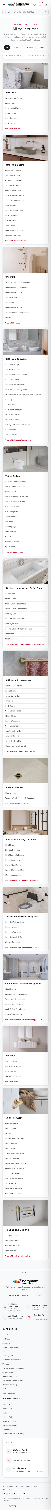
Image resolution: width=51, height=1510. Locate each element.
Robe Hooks (10, 691)
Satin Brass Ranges (13, 1173)
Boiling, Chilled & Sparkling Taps (18, 629)
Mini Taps (9, 522)
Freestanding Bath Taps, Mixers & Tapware (23, 395)
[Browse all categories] (4, 4)
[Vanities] (25, 1039)
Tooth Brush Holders (14, 741)
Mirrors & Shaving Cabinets (20, 839)
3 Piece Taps (10, 405)
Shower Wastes (14, 787)
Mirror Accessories (13, 875)
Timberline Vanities (13, 1076)
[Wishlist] (34, 4)
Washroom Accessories (15, 999)
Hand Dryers (10, 989)
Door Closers (11, 1148)
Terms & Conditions (9, 1486)
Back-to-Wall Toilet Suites (16, 482)
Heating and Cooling (17, 1230)
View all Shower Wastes (15, 803)
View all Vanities (12, 1082)
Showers (10, 277)
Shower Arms (10, 303)
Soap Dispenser (12, 726)
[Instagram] (39, 1295)
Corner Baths (10, 103)
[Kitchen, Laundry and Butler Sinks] (25, 571)
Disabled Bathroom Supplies (21, 916)
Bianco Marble (11, 1061)
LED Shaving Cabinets (14, 855)
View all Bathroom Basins (16, 241)
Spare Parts (10, 547)
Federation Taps (12, 420)
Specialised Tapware (14, 1004)
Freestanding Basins (13, 235)
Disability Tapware (13, 932)
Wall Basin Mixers (12, 380)
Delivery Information (10, 1425)
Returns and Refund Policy (13, 1434)
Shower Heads (11, 298)
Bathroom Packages (10, 1389)
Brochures (6, 1430)
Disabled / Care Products (12, 1381)
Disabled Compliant (13, 1188)
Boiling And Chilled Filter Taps (17, 425)
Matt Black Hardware (14, 1178)
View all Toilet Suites (14, 552)
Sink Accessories (12, 639)
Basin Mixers (10, 430)
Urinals (8, 537)
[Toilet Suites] (25, 459)
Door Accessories (12, 1158)
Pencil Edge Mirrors (13, 860)
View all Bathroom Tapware (17, 440)
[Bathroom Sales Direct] (18, 4)
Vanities (10, 1055)
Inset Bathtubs (11, 118)
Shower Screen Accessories (17, 313)
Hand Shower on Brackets (16, 288)
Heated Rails (10, 716)
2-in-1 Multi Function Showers (17, 282)
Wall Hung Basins (12, 175)
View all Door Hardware (15, 1194)
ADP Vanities (10, 1071)
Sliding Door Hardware (14, 1153)
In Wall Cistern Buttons (15, 502)
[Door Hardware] (25, 1101)
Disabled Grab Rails (13, 937)
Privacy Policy (7, 1417)
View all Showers (12, 323)
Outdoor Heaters (12, 1246)
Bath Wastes (10, 123)
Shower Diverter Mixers (15, 385)
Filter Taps (9, 634)
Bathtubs (10, 92)
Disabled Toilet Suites (14, 922)
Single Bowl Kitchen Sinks (16, 604)
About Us (6, 1404)
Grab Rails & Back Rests (15, 1009)
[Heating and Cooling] (25, 1213)
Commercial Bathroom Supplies (23, 983)
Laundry (42, 48)
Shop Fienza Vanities (14, 1066)
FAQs (4, 1413)
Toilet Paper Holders (14, 686)
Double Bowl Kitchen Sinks (16, 609)
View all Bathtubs (12, 129)
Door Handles (11, 1143)
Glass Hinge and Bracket (15, 746)
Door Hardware (14, 1118)
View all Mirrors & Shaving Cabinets (20, 881)
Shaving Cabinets (12, 850)
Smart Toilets (10, 492)
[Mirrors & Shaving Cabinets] (25, 822)
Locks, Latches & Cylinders (16, 1163)
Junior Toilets (11, 517)
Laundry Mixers (11, 624)
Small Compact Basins (14, 195)
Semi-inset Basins (12, 185)
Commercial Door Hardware (17, 994)
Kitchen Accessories (14, 721)
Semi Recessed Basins (14, 210)
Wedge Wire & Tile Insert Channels (19, 798)
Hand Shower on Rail (14, 292)
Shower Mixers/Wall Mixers (16, 375)
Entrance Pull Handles (14, 1138)
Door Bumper (10, 1128)
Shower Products (12, 942)
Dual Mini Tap (10, 532)
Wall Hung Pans (11, 512)
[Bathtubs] (25, 76)
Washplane (10, 225)
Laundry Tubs (10, 614)
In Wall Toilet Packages (15, 487)
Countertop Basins (13, 170)
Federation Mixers (12, 415)
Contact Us (7, 1409)
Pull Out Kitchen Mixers (15, 619)
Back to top (27, 1273)
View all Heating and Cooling (17, 1256)
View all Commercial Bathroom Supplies (22, 1020)
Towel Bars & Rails (13, 696)
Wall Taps (9, 400)
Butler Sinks (10, 594)
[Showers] (25, 260)
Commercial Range (10, 1385)
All (7, 48)
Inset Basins (10, 205)
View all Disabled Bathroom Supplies (21, 948)
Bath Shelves (10, 706)
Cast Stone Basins (13, 190)
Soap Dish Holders (13, 711)
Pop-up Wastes (12, 215)
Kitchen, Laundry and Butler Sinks (24, 588)
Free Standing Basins (14, 230)
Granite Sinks (10, 599)
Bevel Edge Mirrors (13, 865)
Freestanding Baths (13, 98)
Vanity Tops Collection (14, 200)
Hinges (8, 1133)
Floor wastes (10, 793)
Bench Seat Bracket (13, 1014)
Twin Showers (11, 435)
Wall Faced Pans (12, 507)
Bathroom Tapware (16, 359)
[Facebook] (34, 1295)
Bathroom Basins (14, 165)
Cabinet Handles (12, 1123)
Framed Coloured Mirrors (15, 870)
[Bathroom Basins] (25, 148)
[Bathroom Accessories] (25, 663)
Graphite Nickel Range (14, 1168)
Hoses (8, 317)
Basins (5, 1351)
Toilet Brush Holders (13, 731)
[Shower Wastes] (25, 770)
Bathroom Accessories (18, 680)
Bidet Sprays (10, 527)
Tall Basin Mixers (12, 370)
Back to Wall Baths (13, 108)
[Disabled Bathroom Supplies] (25, 900)
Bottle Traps (10, 220)
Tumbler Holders (12, 736)
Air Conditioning (12, 1236)
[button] (46, 4)
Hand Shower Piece (13, 307)
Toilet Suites (12, 476)
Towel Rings (10, 701)
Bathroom (17, 48)
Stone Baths (10, 113)
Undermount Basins (13, 180)
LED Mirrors (10, 845)
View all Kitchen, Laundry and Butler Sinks (23, 644)
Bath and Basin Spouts (14, 410)
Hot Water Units (12, 1241)
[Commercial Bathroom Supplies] (25, 967)
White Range (10, 1183)
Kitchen (30, 48)
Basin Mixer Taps (12, 365)
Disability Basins (12, 927)
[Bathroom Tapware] (25, 342)
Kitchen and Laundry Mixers (16, 390)
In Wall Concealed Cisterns (16, 497)
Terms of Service (9, 1421)
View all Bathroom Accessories (18, 751)
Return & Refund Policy (29, 1486)
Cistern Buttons (12, 542)
